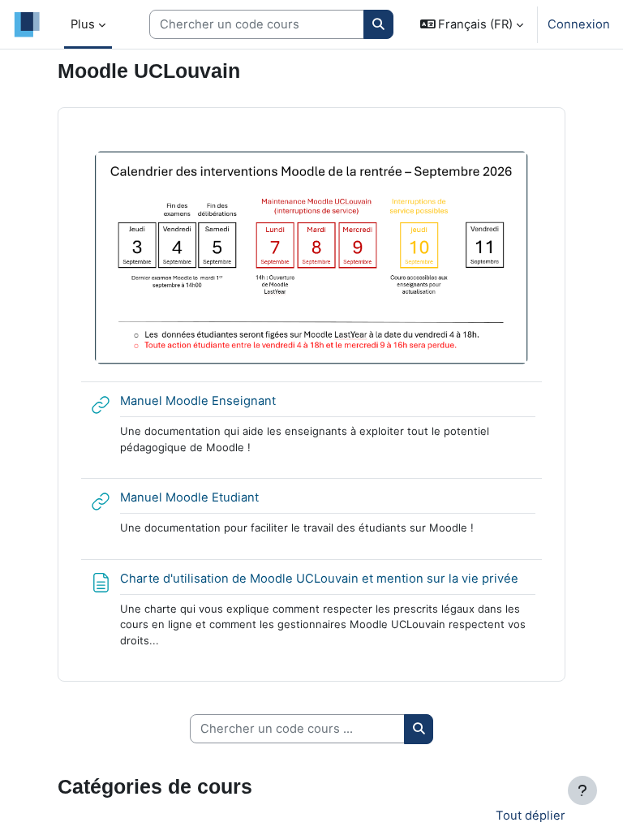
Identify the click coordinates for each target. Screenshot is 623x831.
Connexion (579, 24)
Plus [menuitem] (83, 24)
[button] (472, 24)
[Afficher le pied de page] (582, 790)
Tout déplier (530, 815)
